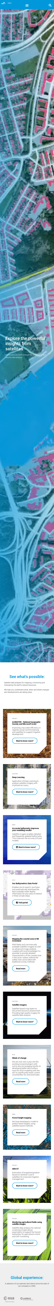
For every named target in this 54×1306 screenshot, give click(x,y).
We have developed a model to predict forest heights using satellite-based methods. (25, 1123)
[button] (27, 5)
